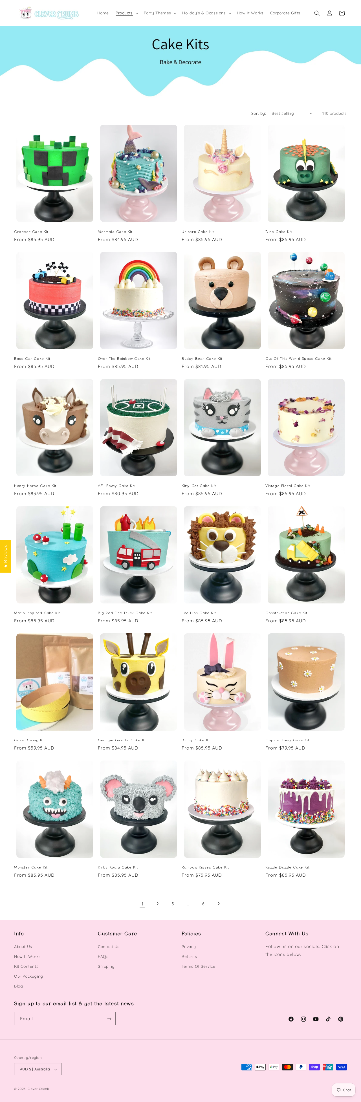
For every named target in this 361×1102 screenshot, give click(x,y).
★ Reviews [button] (5, 556)
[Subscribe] (109, 1018)
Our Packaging (28, 976)
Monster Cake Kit (31, 867)
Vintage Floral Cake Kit (287, 485)
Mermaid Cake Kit (115, 231)
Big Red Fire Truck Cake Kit (125, 612)
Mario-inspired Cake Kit (37, 612)
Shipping (106, 966)
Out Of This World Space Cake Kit (298, 358)
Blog (18, 986)
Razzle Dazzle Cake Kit (287, 867)
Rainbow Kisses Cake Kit (205, 867)
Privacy (189, 946)
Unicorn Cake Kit (198, 231)
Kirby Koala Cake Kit (118, 867)
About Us (23, 946)
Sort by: (258, 113)
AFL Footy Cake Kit (116, 485)
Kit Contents (26, 966)
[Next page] (218, 903)
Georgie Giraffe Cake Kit (122, 740)
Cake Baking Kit (29, 740)
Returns (189, 956)
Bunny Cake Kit (196, 740)
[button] (126, 13)
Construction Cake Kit (286, 612)
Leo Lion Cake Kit (199, 612)
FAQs (103, 956)
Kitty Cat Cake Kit (199, 485)
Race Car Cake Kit (32, 358)
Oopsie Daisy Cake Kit (287, 740)
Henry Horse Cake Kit (35, 485)
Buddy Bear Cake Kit (202, 358)
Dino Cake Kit (278, 231)
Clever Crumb (38, 1089)
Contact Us (109, 946)
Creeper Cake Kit (31, 231)
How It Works (27, 956)
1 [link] (143, 903)
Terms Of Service (198, 966)
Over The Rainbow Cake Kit (124, 358)
